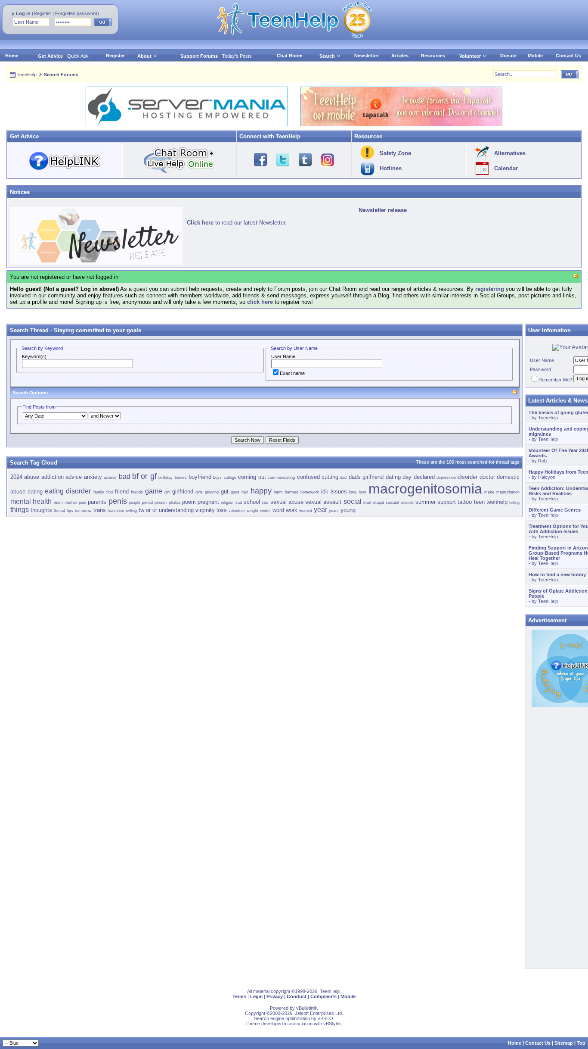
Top (581, 1043)
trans (99, 510)
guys (235, 492)
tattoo (465, 502)
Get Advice (50, 56)
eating (35, 491)
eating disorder (68, 491)
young (348, 510)
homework (309, 492)
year (320, 509)
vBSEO (325, 1018)
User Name (542, 360)
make (489, 492)
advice (73, 477)
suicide (407, 502)
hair (244, 492)
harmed (291, 492)
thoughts (41, 510)
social (353, 501)
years (334, 511)
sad (238, 502)
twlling (131, 511)
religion (227, 502)
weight (252, 511)
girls (199, 492)
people (134, 502)
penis (117, 501)
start (367, 502)
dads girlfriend (366, 477)
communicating (281, 477)
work (291, 510)
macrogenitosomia (425, 488)
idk (324, 491)
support (446, 502)
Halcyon (546, 477)
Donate (508, 55)
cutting (330, 477)
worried (305, 511)
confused (308, 477)
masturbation (508, 492)
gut (225, 491)
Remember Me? (555, 379)
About (144, 56)
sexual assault (323, 502)
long (352, 492)
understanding (176, 510)
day (407, 477)
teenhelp (497, 502)
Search (327, 56)
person (161, 502)
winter (265, 511)
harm (278, 492)
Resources (433, 55)
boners (181, 477)
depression (446, 477)
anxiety (93, 477)
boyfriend (200, 477)
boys (217, 477)
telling (514, 502)
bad (124, 476)
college (230, 477)
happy (261, 491)
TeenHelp (27, 74)
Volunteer (470, 56)
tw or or (148, 510)
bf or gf (144, 476)
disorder (467, 477)
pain (82, 502)
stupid (378, 502)
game (153, 491)
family (98, 492)
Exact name (292, 373)
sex (265, 502)
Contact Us (568, 55)
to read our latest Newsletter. (237, 222)
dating (393, 477)
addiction (52, 477)
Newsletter (366, 55)
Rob (542, 460)
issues (339, 491)
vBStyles (332, 1023)
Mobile (535, 55)
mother (71, 502)
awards (110, 477)
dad (343, 477)
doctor (487, 477)
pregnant (208, 502)
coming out (252, 477)
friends (137, 492)
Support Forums (199, 56)
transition (116, 511)
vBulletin (304, 1008)
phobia (174, 502)
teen (479, 502)
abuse (31, 477)
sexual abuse (286, 502)
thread (59, 511)
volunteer (237, 511)
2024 (16, 477)
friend (122, 491)
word (278, 510)
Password (540, 369)
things (19, 509)
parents (97, 502)
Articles (400, 55)
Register (42, 13)
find (109, 492)
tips (70, 511)
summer (425, 502)
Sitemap (563, 1043)
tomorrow (83, 511)
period (147, 502)
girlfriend (182, 491)
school (252, 502)
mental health (31, 501)
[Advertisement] (264, 577)
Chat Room (290, 55)
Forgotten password (76, 13)
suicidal (392, 502)
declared (424, 477)
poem (189, 502)
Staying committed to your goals (97, 330)
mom (58, 502)
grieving (212, 492)
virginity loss (211, 510)
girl (167, 492)
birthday (165, 477)
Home (12, 55)
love (362, 492)
